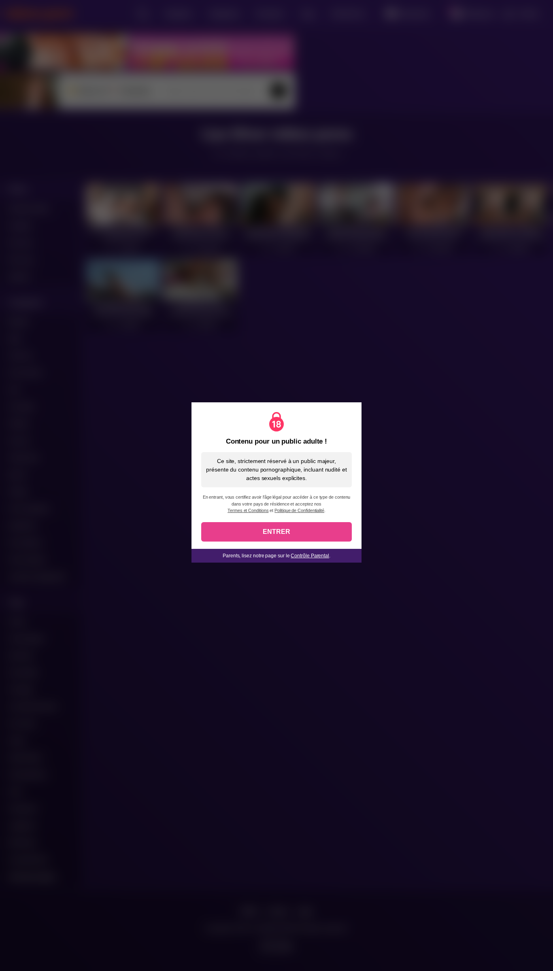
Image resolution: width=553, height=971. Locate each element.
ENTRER (276, 531)
